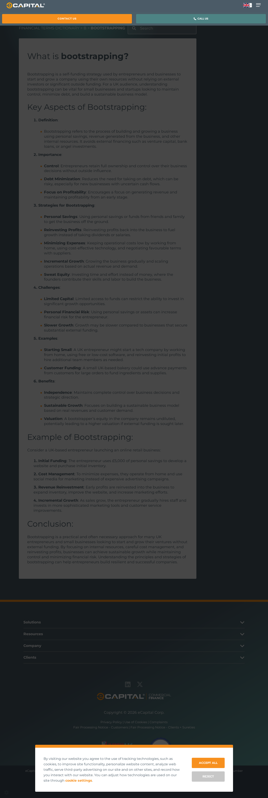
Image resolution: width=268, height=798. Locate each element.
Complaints (158, 722)
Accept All (208, 763)
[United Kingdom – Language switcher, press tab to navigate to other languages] (247, 5)
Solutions (32, 622)
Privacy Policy (111, 722)
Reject (208, 776)
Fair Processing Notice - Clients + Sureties (162, 727)
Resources (33, 634)
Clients (29, 657)
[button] (67, 18)
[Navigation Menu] (259, 5)
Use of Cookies (135, 722)
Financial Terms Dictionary (49, 28)
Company (32, 646)
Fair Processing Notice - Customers (100, 727)
